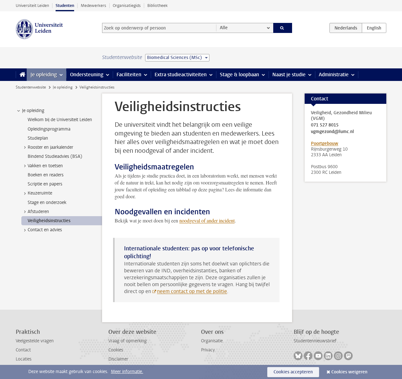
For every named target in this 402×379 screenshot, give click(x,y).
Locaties (23, 359)
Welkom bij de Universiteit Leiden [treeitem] (60, 120)
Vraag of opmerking (127, 341)
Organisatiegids (127, 5)
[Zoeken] (282, 28)
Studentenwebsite (31, 87)
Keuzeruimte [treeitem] (40, 193)
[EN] (374, 28)
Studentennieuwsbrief (315, 341)
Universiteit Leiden (32, 5)
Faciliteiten (129, 74)
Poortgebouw (324, 144)
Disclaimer (118, 359)
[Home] (21, 74)
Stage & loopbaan (239, 74)
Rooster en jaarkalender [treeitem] (50, 147)
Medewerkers (93, 5)
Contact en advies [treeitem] (45, 230)
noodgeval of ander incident (207, 220)
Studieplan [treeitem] (38, 138)
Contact (23, 350)
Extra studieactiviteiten (181, 74)
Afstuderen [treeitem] (38, 212)
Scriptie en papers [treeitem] (45, 184)
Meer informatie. (127, 372)
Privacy (208, 350)
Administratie (334, 74)
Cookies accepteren (293, 372)
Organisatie (212, 341)
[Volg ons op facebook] (308, 355)
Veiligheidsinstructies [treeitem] (49, 221)
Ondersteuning (86, 74)
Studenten (65, 5)
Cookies (115, 350)
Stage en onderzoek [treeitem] (47, 203)
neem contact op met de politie (192, 291)
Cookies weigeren (349, 372)
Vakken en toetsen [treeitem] (45, 166)
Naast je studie (289, 74)
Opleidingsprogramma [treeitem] (49, 129)
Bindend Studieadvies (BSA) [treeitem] (55, 156)
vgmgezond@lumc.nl (332, 132)
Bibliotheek (157, 5)
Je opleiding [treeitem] (33, 111)
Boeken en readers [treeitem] (45, 175)
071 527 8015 (325, 125)
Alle (224, 28)
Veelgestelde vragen (35, 341)
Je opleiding (43, 74)
